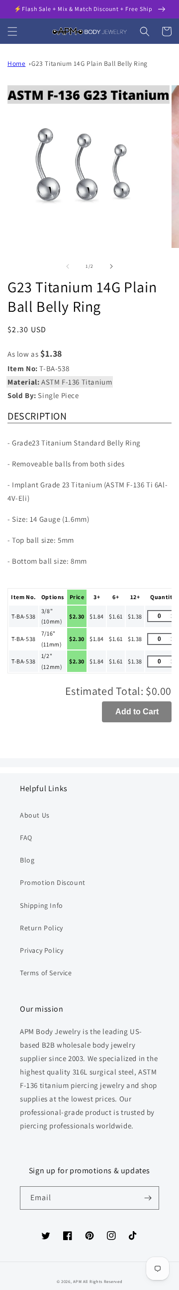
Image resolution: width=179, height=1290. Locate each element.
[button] (12, 31)
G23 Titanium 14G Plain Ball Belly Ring (89, 63)
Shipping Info (41, 905)
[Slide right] (111, 266)
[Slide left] (68, 266)
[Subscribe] (148, 1198)
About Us (35, 815)
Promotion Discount (53, 882)
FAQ (26, 837)
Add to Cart (137, 711)
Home (16, 63)
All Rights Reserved (102, 1281)
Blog (27, 860)
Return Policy (41, 927)
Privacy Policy (41, 950)
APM (78, 1281)
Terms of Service (46, 972)
